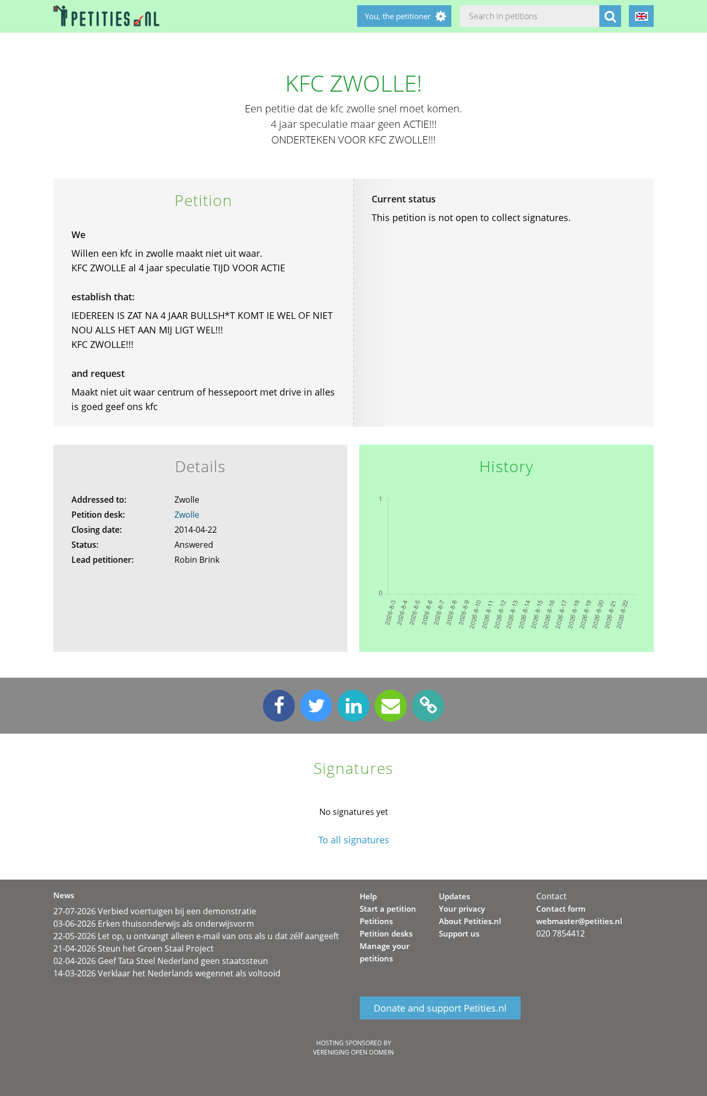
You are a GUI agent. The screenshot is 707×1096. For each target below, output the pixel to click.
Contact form (560, 908)
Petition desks (386, 933)
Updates (454, 896)
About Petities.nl (470, 921)
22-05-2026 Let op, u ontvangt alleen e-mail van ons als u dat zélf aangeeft (196, 936)
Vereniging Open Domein (353, 1052)
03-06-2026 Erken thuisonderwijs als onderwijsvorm (153, 923)
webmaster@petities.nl (579, 921)
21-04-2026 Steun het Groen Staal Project (133, 948)
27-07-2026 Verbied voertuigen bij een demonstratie (154, 911)
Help (368, 896)
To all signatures (353, 840)
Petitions (376, 921)
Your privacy (462, 908)
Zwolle (186, 514)
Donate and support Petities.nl (440, 1008)
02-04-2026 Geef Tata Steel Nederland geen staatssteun (160, 961)
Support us (459, 933)
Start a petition (388, 908)
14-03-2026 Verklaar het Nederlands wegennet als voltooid (167, 973)
